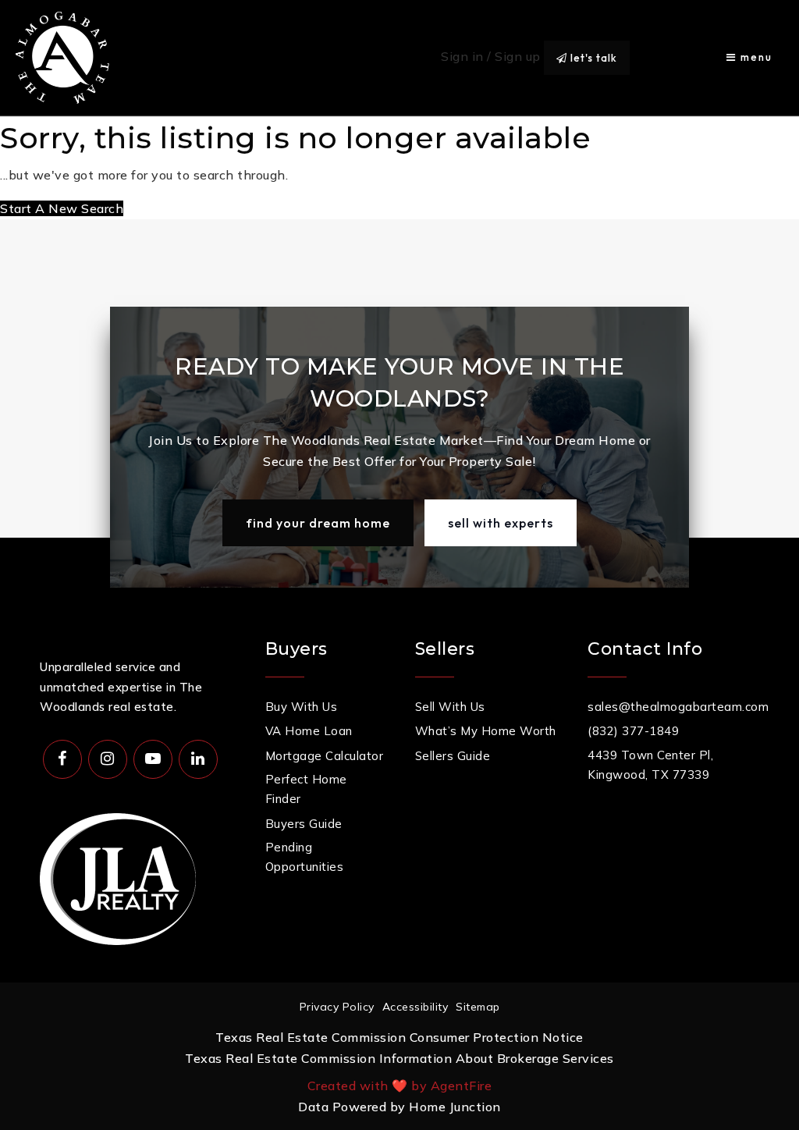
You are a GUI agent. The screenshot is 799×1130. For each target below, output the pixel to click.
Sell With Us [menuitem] (450, 706)
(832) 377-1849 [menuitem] (633, 730)
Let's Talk (592, 58)
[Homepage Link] (62, 56)
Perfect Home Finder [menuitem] (306, 789)
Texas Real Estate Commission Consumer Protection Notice (399, 1037)
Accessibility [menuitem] (415, 1007)
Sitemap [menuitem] (478, 1007)
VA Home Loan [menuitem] (309, 730)
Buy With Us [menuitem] (301, 706)
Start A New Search (61, 208)
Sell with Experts (500, 523)
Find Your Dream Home (318, 523)
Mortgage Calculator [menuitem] (324, 755)
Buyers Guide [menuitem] (304, 823)
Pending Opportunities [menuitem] (304, 857)
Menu (754, 57)
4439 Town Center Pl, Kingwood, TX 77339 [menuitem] (650, 765)
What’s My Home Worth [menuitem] (485, 730)
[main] (399, 168)
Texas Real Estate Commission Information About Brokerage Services (399, 1058)
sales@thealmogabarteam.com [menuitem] (678, 706)
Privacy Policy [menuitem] (337, 1007)
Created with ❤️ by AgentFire (399, 1085)
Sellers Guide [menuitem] (453, 755)
